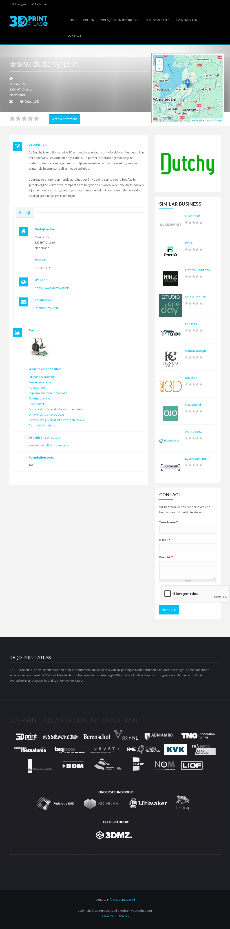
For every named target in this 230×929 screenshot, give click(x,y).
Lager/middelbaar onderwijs (48, 393)
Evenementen (186, 20)
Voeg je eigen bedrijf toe (120, 20)
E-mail (164, 540)
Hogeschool (37, 388)
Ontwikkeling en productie (46, 414)
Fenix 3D (191, 324)
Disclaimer (108, 916)
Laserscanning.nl (197, 458)
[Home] (28, 21)
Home (71, 20)
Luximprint (192, 216)
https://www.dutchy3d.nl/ (52, 288)
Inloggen (20, 4)
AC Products (193, 431)
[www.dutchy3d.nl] (40, 346)
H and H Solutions (197, 270)
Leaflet (194, 120)
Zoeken (88, 20)
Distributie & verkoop (43, 425)
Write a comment (64, 119)
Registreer (41, 4)
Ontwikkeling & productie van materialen (56, 420)
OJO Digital (193, 404)
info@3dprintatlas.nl (121, 900)
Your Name (168, 522)
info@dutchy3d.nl (47, 308)
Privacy (124, 916)
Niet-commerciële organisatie (48, 445)
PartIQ (189, 243)
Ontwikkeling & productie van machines (55, 409)
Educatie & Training (42, 377)
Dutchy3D (32, 101)
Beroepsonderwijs (41, 382)
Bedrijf (24, 212)
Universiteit (36, 404)
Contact (74, 35)
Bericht (166, 557)
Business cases (158, 20)
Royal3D (191, 377)
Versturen (169, 610)
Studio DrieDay (195, 297)
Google (217, 120)
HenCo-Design (195, 351)
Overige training (39, 398)
